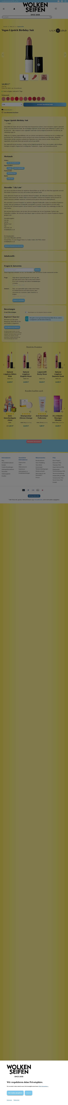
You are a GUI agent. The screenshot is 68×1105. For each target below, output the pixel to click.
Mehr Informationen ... (44, 1086)
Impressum (9, 1100)
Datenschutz (16, 1100)
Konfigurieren (28, 1092)
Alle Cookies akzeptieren (15, 1093)
